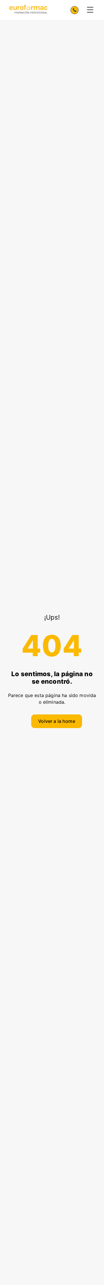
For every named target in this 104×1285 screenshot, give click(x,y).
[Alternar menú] (90, 9)
